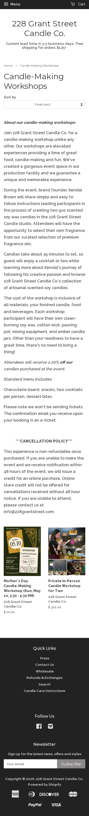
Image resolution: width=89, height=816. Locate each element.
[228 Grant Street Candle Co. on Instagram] (50, 727)
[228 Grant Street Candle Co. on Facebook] (39, 727)
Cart (81, 4)
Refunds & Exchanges (44, 678)
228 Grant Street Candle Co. (44, 28)
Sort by (10, 97)
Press (44, 658)
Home (8, 65)
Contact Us (44, 665)
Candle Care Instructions (44, 691)
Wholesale (45, 671)
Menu (15, 4)
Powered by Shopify (44, 784)
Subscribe (71, 764)
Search (44, 684)
